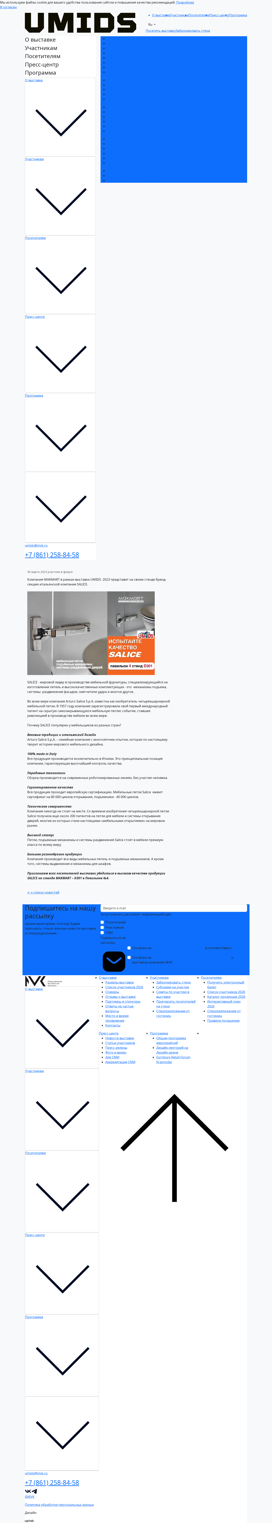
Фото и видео (117, 153)
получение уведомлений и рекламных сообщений (191, 957)
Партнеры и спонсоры (124, 58)
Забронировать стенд (124, 80)
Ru (150, 24)
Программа (34, 395)
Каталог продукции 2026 (126, 116)
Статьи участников (122, 144)
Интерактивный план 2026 (127, 121)
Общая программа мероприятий (133, 171)
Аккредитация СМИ (122, 163)
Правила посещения (123, 131)
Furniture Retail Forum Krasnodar (132, 180)
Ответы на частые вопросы (128, 62)
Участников (114, 927)
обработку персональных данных (178, 948)
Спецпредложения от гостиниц (131, 99)
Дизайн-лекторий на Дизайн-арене (134, 175)
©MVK (29, 1497)
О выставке (34, 80)
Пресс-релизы (118, 148)
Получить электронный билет (130, 107)
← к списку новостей (43, 892)
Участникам (34, 159)
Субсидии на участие (123, 85)
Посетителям (35, 238)
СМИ (109, 932)
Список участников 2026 (126, 43)
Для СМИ (114, 158)
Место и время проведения (128, 67)
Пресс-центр (35, 317)
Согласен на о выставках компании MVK (182, 959)
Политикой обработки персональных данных (167, 953)
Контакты (114, 72)
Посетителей (115, 922)
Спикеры (114, 48)
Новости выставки (121, 139)
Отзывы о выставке (122, 53)
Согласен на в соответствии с (182, 950)
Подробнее (185, 2)
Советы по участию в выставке (131, 89)
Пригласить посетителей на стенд (133, 94)
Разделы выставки (121, 38)
